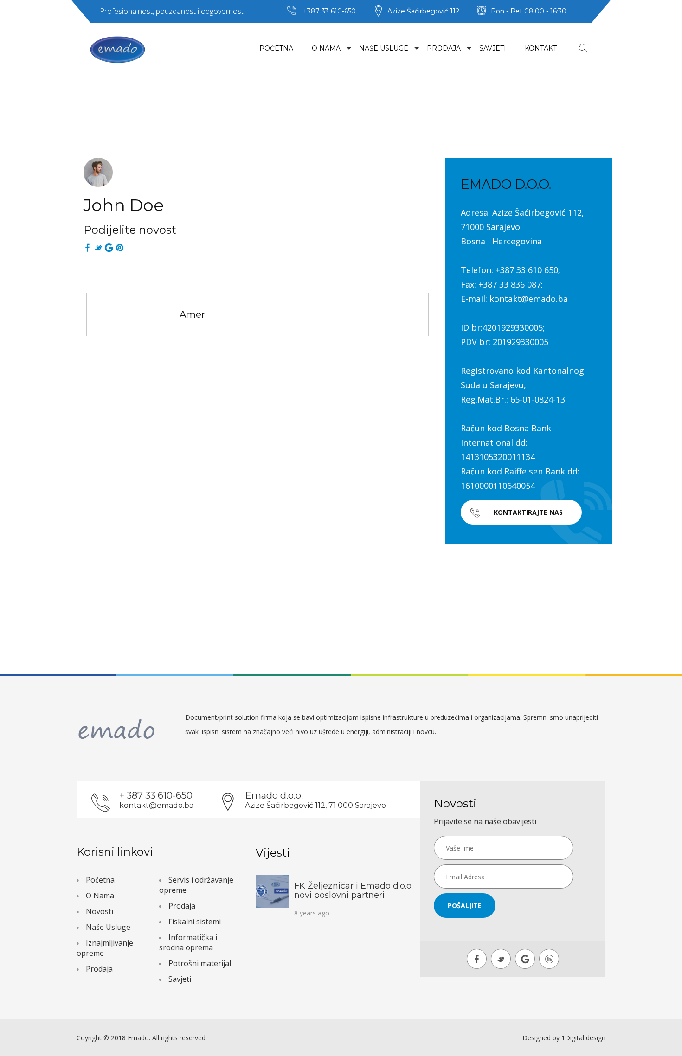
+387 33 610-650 (329, 11)
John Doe (124, 205)
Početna (276, 48)
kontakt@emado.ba (156, 805)
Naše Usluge (383, 48)
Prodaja (444, 48)
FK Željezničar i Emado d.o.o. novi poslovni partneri (353, 890)
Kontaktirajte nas (528, 512)
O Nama (326, 48)
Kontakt (541, 48)
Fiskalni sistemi (194, 921)
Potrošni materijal (199, 963)
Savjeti (492, 48)
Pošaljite (465, 905)
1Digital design (583, 1037)
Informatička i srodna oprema (188, 942)
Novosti (99, 911)
